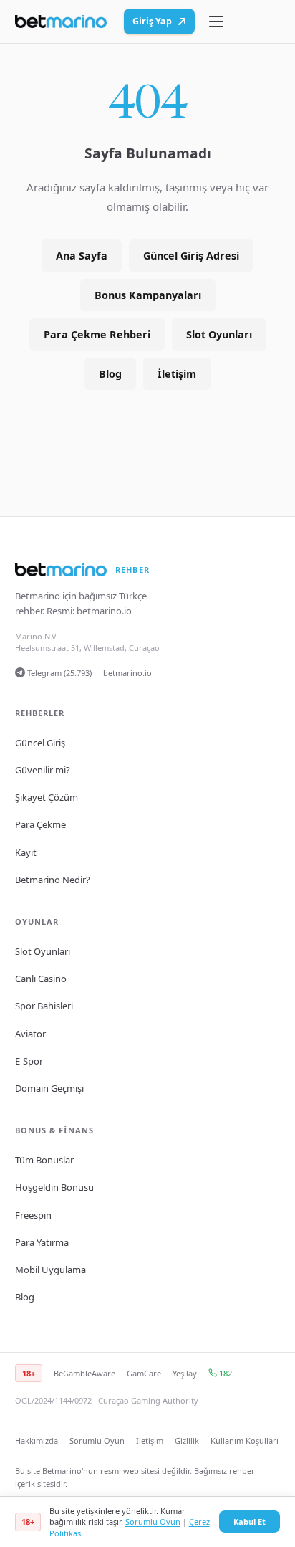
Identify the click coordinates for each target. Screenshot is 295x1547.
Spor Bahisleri (44, 1005)
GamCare (144, 1373)
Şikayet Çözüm (46, 797)
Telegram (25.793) (58, 672)
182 (224, 1373)
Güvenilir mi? (42, 769)
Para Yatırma (42, 1242)
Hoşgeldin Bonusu (54, 1187)
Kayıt (26, 852)
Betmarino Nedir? (52, 879)
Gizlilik (187, 1440)
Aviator (30, 1033)
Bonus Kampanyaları (148, 295)
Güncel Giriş (40, 742)
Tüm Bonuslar (44, 1159)
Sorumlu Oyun (97, 1440)
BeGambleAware (84, 1373)
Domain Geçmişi (49, 1088)
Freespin (33, 1215)
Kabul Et (249, 1521)
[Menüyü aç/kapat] (216, 22)
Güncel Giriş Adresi (191, 255)
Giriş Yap (152, 21)
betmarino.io (104, 610)
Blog (110, 374)
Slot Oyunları (219, 334)
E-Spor (29, 1061)
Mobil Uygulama (50, 1269)
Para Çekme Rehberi (97, 334)
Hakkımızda (36, 1440)
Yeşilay (185, 1373)
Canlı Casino (41, 978)
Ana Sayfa (81, 255)
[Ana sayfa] (61, 21)
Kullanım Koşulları (245, 1440)
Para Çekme (40, 824)
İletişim (177, 374)
